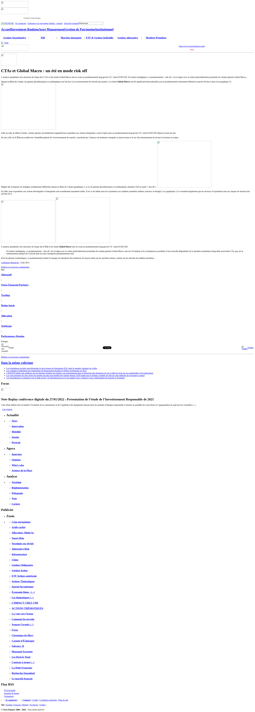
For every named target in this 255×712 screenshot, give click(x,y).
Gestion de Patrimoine (80, 29)
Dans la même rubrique (17, 362)
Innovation (18, 426)
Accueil (6, 29)
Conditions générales (48, 700)
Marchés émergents (71, 37)
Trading (5, 295)
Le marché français (22, 678)
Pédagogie (17, 493)
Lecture (16, 504)
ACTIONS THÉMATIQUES (27, 608)
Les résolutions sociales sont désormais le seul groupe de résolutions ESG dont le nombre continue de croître (51, 368)
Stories (15, 437)
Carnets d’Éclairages (23, 640)
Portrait (16, 442)
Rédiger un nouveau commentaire (15, 267)
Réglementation (20, 487)
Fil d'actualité (9, 690)
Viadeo (251, 348)
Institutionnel (104, 29)
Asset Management (52, 29)
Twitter (42, 705)
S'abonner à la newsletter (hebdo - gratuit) (44, 23)
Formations (9, 696)
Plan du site (63, 700)
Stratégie (16, 482)
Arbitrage (6, 326)
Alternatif (6, 274)
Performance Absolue (12, 336)
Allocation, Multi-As (23, 532)
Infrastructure (19, 554)
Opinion (16, 459)
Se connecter (20, 23)
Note (6, 43)
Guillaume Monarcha (10, 262)
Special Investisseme (22, 586)
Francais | (18, 705)
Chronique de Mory (22, 635)
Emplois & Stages (11, 693)
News (14, 420)
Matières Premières (156, 37)
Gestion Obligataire (22, 565)
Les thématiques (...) (22, 597)
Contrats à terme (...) (23, 662)
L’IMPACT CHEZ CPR (25, 602)
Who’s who (18, 465)
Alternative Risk (20, 548)
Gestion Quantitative (14, 37)
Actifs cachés (18, 527)
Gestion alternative (128, 37)
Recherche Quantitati (23, 673)
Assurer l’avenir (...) (22, 624)
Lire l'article (7, 409)
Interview (17, 454)
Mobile (25, 705)
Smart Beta (18, 538)
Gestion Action (20, 570)
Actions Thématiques (23, 581)
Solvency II (18, 646)
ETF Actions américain (24, 576)
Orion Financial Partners (14, 284)
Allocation (6, 315)
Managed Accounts (22, 651)
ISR (43, 37)
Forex (15, 630)
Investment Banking (25, 29)
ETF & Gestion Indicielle (99, 37)
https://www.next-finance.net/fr (192, 46)
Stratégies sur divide (23, 543)
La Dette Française (22, 667)
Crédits (35, 700)
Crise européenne (21, 522)
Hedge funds (8, 305)
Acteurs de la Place (22, 470)
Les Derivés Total (21, 657)
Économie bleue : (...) (23, 592)
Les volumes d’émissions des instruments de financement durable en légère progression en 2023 (46, 371)
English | (10, 705)
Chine (15, 559)
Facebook (34, 705)
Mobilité (16, 431)
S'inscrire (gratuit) (71, 23)
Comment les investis (23, 619)
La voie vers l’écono (22, 613)
